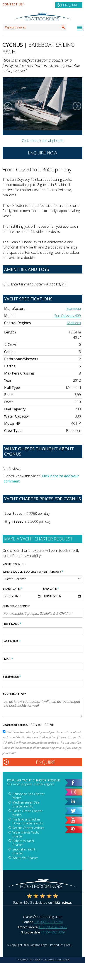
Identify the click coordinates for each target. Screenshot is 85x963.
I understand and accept (57, 959)
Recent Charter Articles (28, 828)
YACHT (7, 564)
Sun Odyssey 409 (67, 315)
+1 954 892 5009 (53, 932)
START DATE (12, 588)
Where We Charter (25, 858)
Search (63, 27)
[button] (8, 106)
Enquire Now (42, 153)
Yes (38, 725)
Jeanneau (73, 308)
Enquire (70, 5)
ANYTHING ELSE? (14, 694)
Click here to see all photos (42, 140)
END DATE (51, 588)
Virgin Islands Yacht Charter (25, 834)
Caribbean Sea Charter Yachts (28, 796)
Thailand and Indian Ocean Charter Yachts (27, 821)
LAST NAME (11, 641)
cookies (37, 959)
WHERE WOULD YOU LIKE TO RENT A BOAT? (33, 571)
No (51, 725)
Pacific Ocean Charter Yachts (27, 813)
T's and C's (56, 945)
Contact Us (12, 4)
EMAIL (8, 659)
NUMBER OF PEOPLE (16, 606)
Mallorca (74, 322)
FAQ (68, 945)
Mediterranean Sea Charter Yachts (25, 804)
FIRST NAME (12, 624)
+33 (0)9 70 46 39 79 (53, 927)
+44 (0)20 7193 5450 (48, 922)
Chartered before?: (16, 725)
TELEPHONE (12, 676)
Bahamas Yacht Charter (23, 843)
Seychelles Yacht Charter (23, 851)
